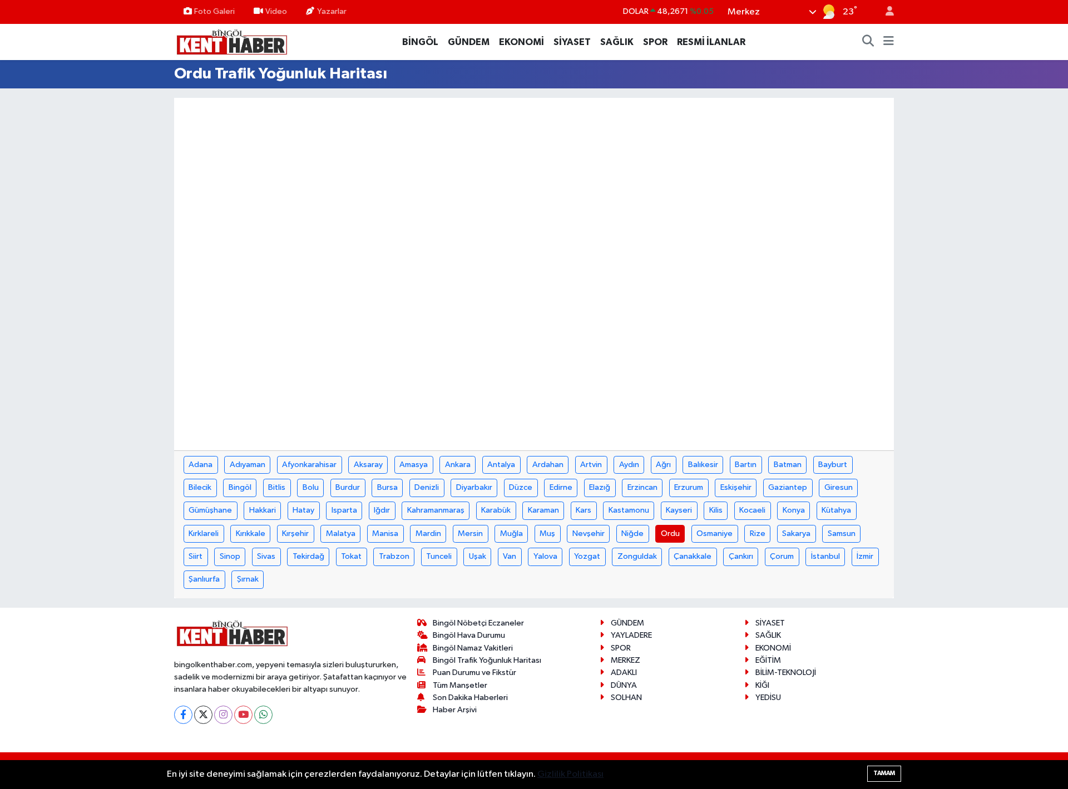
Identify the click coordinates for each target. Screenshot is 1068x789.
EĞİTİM (768, 660)
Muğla (511, 533)
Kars (583, 510)
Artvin (591, 464)
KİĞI (762, 685)
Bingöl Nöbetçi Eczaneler (478, 623)
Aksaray (368, 464)
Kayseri (679, 510)
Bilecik (200, 487)
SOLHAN (626, 697)
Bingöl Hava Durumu (469, 635)
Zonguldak (637, 556)
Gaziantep (787, 487)
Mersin (470, 533)
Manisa (385, 533)
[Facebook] (183, 715)
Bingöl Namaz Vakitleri (473, 648)
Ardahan (547, 464)
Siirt (195, 556)
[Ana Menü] (888, 42)
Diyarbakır (474, 487)
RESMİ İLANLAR (711, 42)
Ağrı (663, 464)
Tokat (351, 556)
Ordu (670, 533)
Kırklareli (204, 533)
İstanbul (825, 556)
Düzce (520, 487)
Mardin (428, 533)
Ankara (458, 464)
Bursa (387, 487)
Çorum (782, 556)
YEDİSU (768, 697)
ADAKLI (624, 672)
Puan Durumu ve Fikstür (474, 672)
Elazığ (599, 487)
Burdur (347, 487)
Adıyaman (247, 464)
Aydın (629, 464)
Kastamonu (629, 510)
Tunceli (439, 556)
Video (276, 11)
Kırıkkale (250, 533)
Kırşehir (295, 533)
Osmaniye (714, 533)
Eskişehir (735, 487)
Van (509, 556)
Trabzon (394, 556)
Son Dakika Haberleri (470, 697)
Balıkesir (703, 464)
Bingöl (240, 487)
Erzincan (642, 487)
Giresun (838, 487)
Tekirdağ (308, 556)
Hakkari (262, 510)
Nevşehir (588, 533)
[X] (203, 715)
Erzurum (688, 487)
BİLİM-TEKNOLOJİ (785, 672)
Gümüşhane (210, 510)
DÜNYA (624, 685)
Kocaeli (752, 510)
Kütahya (836, 510)
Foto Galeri (214, 11)
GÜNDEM (469, 42)
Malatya (340, 533)
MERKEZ (625, 660)
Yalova (545, 556)
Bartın (745, 464)
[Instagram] (223, 715)
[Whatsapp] (263, 715)
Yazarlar (332, 11)
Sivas (266, 556)
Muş (547, 533)
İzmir (865, 556)
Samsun (842, 533)
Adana (200, 464)
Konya (794, 510)
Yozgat (587, 556)
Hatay (303, 510)
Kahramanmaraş (435, 510)
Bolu (311, 487)
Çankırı (741, 556)
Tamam (884, 773)
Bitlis (276, 487)
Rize (757, 533)
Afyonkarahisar (309, 464)
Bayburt (832, 464)
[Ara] (868, 42)
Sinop (230, 556)
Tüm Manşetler (460, 685)
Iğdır (382, 510)
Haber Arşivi (455, 710)
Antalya (501, 464)
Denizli (426, 487)
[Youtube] (243, 715)
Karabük (496, 510)
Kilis (716, 510)
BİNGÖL (420, 42)
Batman (788, 464)
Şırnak (248, 579)
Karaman (543, 510)
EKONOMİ (521, 42)
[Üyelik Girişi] (885, 12)
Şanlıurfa (204, 579)
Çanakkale (692, 556)
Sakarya (796, 533)
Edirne (561, 487)
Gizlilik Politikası (570, 774)
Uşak (477, 556)
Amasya (413, 464)
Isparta (344, 510)
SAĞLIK (617, 42)
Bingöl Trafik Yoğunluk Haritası (487, 660)
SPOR (655, 42)
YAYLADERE (631, 635)
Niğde (632, 533)
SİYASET (572, 42)
